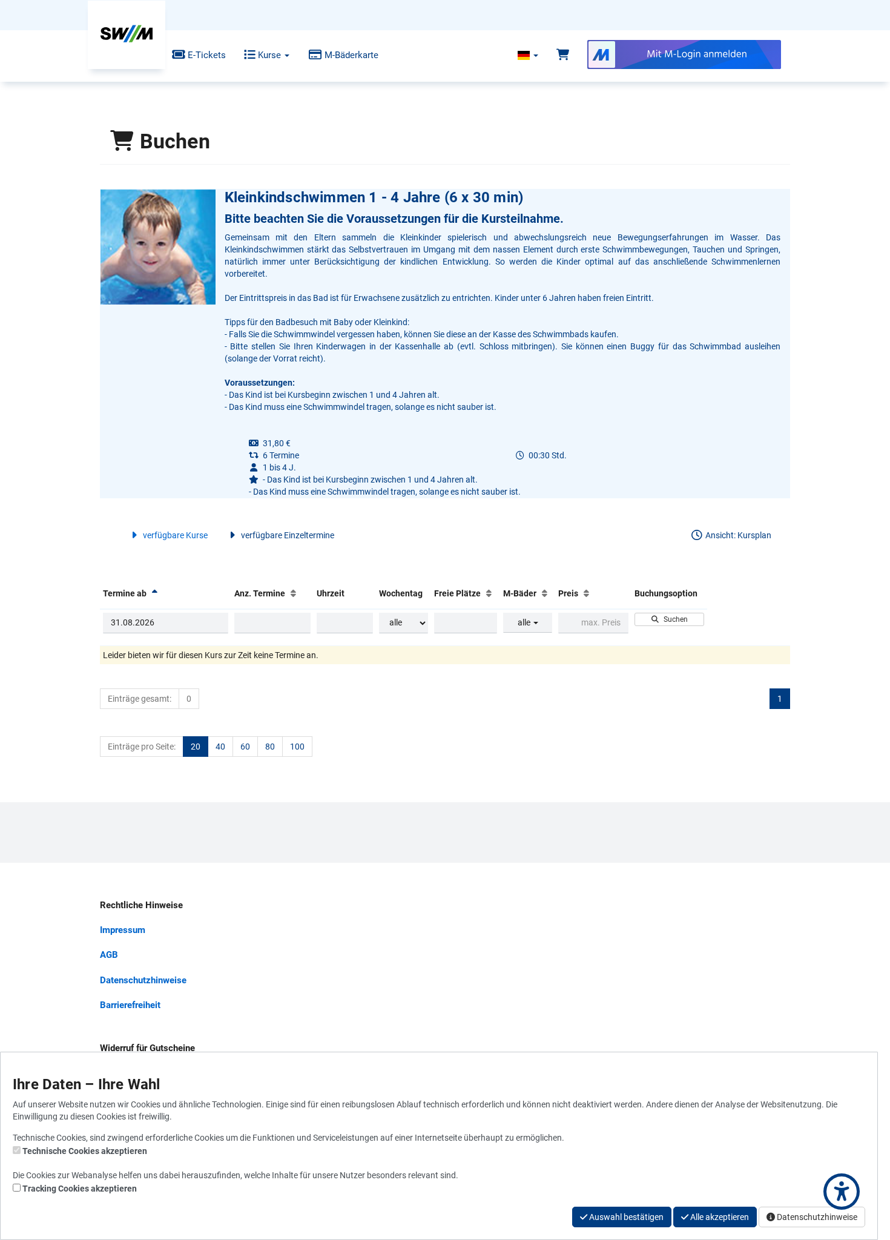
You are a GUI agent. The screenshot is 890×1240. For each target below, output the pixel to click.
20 (195, 746)
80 (270, 746)
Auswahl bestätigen (625, 1217)
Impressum (122, 930)
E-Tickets (205, 55)
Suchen (674, 619)
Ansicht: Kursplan (737, 535)
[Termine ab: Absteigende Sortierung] (154, 593)
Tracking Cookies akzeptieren (79, 1188)
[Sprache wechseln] (528, 55)
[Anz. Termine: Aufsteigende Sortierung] (293, 593)
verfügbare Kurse (174, 535)
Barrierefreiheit (130, 1005)
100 (297, 746)
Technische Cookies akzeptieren (84, 1151)
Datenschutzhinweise (143, 980)
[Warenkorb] (562, 55)
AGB (109, 954)
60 (245, 746)
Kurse (269, 55)
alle (525, 622)
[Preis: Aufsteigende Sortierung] (586, 593)
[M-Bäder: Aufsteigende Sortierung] (544, 593)
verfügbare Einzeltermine (286, 535)
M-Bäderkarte (350, 55)
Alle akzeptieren (718, 1217)
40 (220, 746)
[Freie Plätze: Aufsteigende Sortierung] (489, 593)
